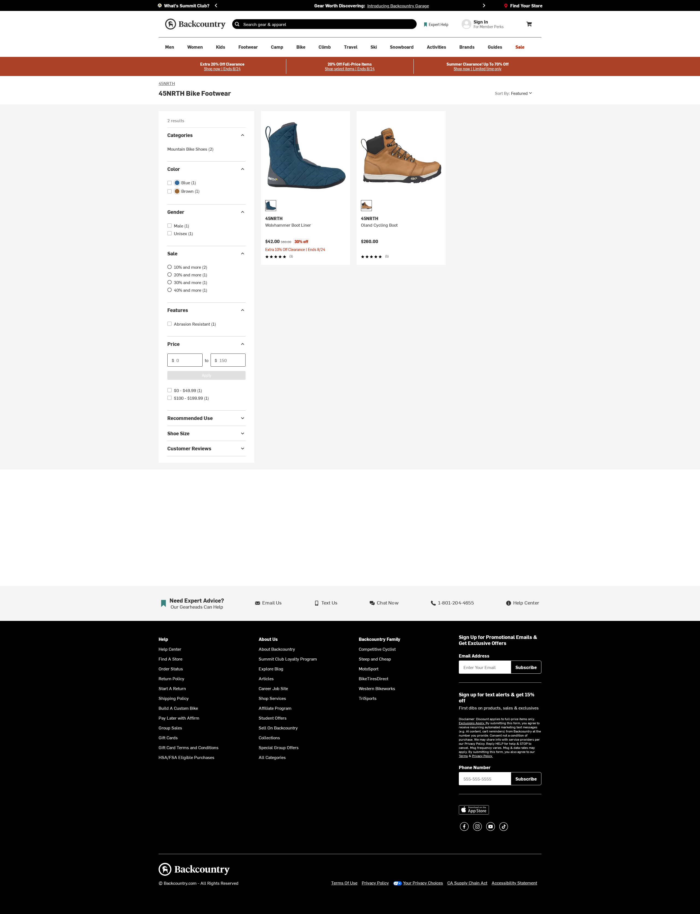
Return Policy (171, 678)
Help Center (170, 649)
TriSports (368, 698)
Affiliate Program (275, 708)
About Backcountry (277, 649)
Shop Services (272, 698)
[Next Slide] (484, 5)
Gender (175, 211)
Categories (180, 135)
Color (173, 168)
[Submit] (237, 24)
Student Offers (273, 717)
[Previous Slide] (216, 5)
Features (177, 309)
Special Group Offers (279, 747)
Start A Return (172, 688)
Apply (206, 375)
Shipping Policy (174, 698)
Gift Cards (168, 737)
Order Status (171, 668)
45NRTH (167, 83)
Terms (463, 756)
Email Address (474, 655)
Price (173, 343)
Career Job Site (273, 688)
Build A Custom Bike (178, 708)
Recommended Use (190, 417)
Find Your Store (526, 5)
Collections (269, 737)
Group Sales (170, 727)
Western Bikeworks (377, 688)
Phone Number (475, 767)
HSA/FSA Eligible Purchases (186, 757)
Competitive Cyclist (377, 649)
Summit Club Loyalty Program (288, 658)
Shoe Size (178, 433)
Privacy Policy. (482, 756)
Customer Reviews (189, 448)
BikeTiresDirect (373, 678)
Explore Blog (271, 668)
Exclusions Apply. (472, 723)
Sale (172, 253)
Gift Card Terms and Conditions (188, 747)
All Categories (272, 757)
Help (163, 639)
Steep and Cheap (375, 658)
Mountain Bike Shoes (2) (190, 148)
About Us (268, 639)
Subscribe (526, 667)
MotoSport (368, 668)
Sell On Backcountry (278, 727)
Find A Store (170, 658)
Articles (266, 678)
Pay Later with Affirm (179, 717)
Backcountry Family (379, 639)
